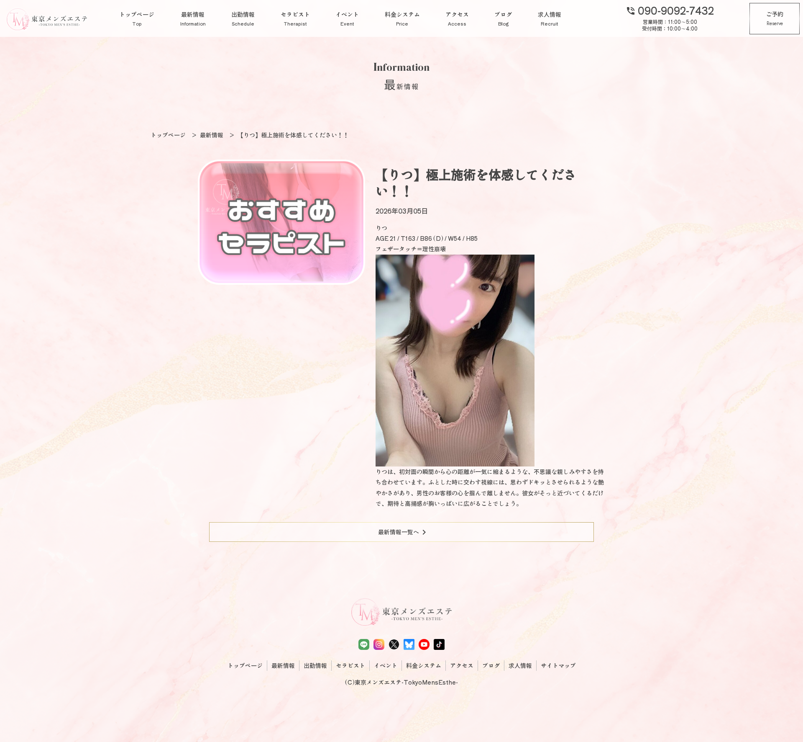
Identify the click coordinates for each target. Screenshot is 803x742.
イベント (347, 18)
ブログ (503, 18)
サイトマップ (558, 665)
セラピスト (295, 18)
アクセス (457, 18)
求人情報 (549, 18)
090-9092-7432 (670, 10)
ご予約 (774, 18)
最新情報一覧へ (403, 532)
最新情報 (193, 18)
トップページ (136, 18)
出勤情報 (243, 18)
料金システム (402, 18)
